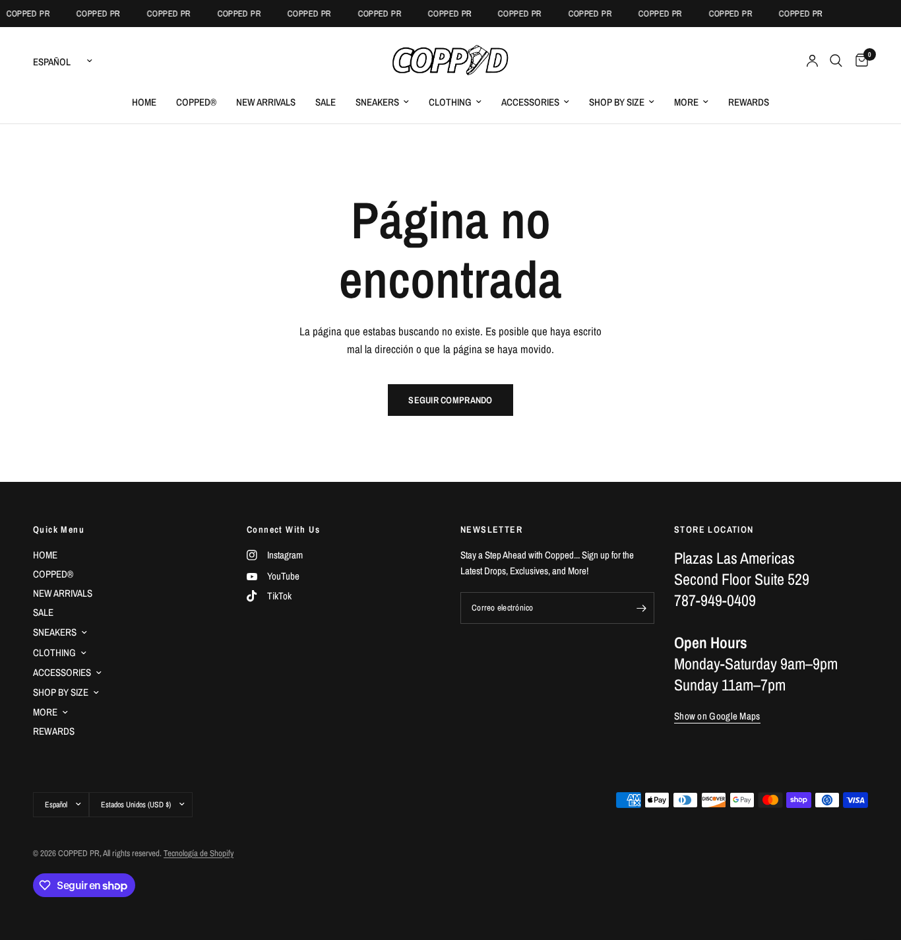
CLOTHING (450, 102)
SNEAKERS (377, 102)
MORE (686, 102)
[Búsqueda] (836, 61)
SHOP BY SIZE (616, 102)
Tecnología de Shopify (198, 853)
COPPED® (196, 102)
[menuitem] (144, 102)
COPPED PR (24, 13)
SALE (325, 102)
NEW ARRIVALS (265, 102)
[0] (858, 61)
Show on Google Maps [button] (717, 716)
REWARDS (748, 102)
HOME (144, 102)
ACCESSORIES (530, 102)
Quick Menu (58, 529)
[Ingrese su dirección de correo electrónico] (641, 608)
